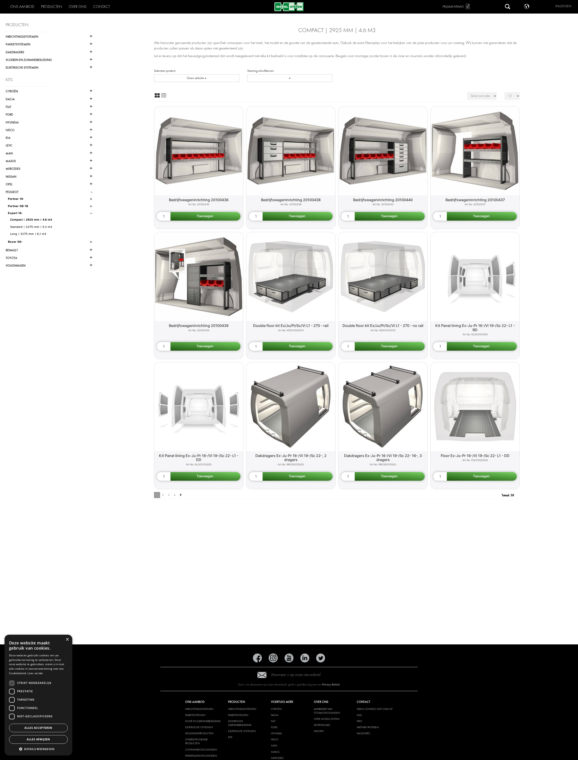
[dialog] (38, 695)
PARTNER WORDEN (368, 727)
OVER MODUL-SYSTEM (327, 718)
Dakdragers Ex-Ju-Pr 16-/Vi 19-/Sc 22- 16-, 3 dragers (383, 457)
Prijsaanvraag (453, 7)
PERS (359, 721)
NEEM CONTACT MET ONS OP (374, 709)
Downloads (322, 725)
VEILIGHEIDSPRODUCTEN (199, 733)
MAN (274, 745)
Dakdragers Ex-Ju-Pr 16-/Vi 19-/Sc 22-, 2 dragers (290, 457)
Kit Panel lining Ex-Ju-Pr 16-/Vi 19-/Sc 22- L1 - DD (198, 457)
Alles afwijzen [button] (38, 739)
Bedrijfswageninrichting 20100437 (475, 200)
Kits (230, 737)
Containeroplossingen (201, 749)
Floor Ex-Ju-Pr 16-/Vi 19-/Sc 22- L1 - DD (475, 455)
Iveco (274, 739)
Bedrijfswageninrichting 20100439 (198, 325)
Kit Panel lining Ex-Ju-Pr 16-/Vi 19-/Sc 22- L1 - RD (475, 327)
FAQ (359, 715)
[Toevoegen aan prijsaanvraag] (205, 216)
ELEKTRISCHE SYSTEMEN (199, 727)
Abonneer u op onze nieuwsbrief (296, 674)
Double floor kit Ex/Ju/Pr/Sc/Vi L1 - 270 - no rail (383, 325)
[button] (38, 749)
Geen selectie (196, 78)
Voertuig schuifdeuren (260, 71)
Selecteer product (164, 71)
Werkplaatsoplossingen (201, 755)
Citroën (276, 709)
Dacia (274, 715)
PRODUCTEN (51, 7)
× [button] (67, 639)
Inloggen (563, 6)
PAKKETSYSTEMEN (195, 715)
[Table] (163, 95)
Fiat (273, 721)
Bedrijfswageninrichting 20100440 (383, 200)
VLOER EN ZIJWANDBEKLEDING (203, 721)
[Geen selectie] (290, 78)
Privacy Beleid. (331, 684)
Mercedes (277, 758)
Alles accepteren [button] (38, 728)
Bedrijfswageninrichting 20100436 (198, 200)
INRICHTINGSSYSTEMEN (199, 709)
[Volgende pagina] (180, 495)
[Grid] (157, 95)
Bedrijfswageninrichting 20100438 (291, 200)
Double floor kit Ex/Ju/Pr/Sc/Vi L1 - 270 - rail (291, 325)
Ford (274, 727)
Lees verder (35, 673)
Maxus (275, 751)
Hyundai (276, 733)
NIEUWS (319, 731)
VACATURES (363, 733)
